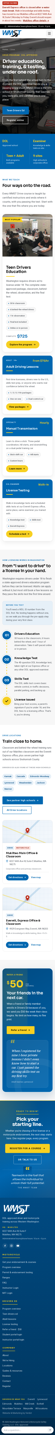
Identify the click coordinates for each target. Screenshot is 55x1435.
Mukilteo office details (36, 20)
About (5, 1355)
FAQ (4, 1282)
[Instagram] (11, 1245)
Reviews (6, 1376)
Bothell (40, 1404)
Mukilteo (18, 1404)
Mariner (8, 789)
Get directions (15, 877)
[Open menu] (49, 33)
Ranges (6, 1277)
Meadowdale (25, 782)
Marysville (28, 1408)
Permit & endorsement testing (17, 1272)
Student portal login (12, 1334)
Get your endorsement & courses (19, 1262)
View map (36, 877)
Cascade (21, 776)
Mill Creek (29, 1404)
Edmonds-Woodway (39, 776)
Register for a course (25, 1148)
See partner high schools (21, 800)
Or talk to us (27, 1159)
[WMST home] (23, 33)
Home (5, 49)
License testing (10, 1324)
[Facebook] (5, 1245)
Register (6, 1386)
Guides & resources (12, 1370)
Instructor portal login (13, 1339)
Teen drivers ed (10, 1314)
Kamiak (7, 776)
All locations (41, 1408)
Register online (15, 120)
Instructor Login (10, 1287)
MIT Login (7, 1293)
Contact (6, 1381)
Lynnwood (9, 782)
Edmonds (7, 1404)
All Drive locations (17, 810)
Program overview (11, 1267)
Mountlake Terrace (11, 1408)
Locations (7, 1365)
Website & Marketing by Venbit (17, 1413)
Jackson (41, 782)
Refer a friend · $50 (12, 1329)
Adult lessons (9, 1319)
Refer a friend (19, 1030)
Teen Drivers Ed (16, 110)
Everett (31, 1399)
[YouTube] (17, 1245)
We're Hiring (8, 1360)
